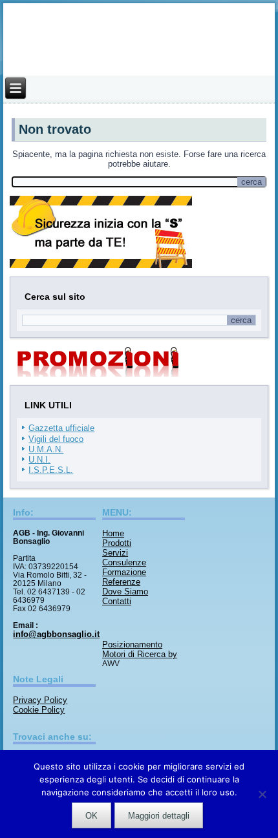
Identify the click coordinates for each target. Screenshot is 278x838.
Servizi (115, 553)
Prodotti (116, 543)
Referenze (121, 582)
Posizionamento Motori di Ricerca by (139, 649)
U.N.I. (39, 460)
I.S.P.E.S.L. (50, 470)
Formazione (124, 572)
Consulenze (124, 562)
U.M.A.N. (45, 449)
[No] (261, 794)
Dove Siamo (125, 591)
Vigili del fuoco (55, 439)
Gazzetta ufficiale (61, 428)
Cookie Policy (39, 710)
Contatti (116, 601)
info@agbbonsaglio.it (56, 634)
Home (113, 533)
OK (91, 816)
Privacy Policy (40, 700)
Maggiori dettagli (158, 816)
